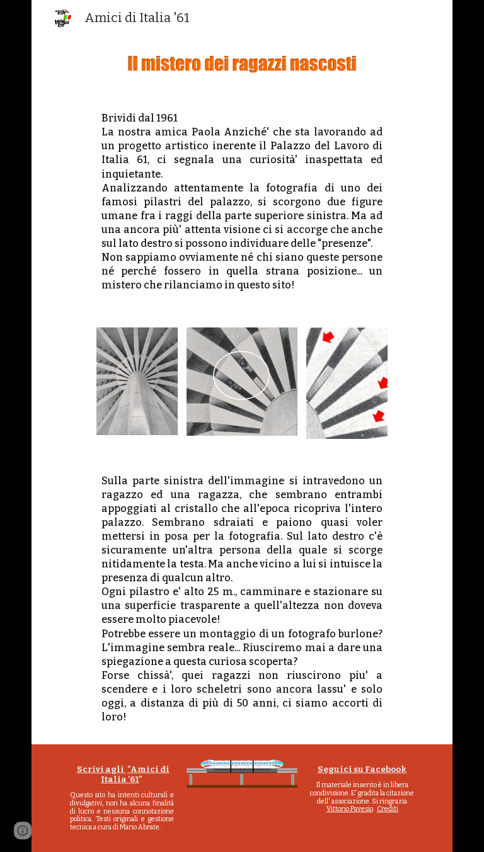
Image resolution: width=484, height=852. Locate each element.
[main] (242, 201)
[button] (23, 830)
